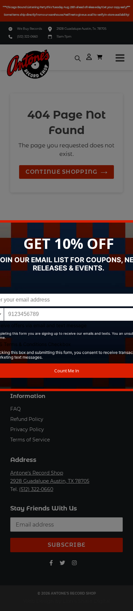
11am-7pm (64, 36)
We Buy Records (29, 28)
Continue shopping (62, 172)
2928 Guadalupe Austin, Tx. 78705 (81, 28)
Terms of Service (30, 440)
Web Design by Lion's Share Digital (66, 601)
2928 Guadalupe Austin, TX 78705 (49, 481)
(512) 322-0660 (27, 36)
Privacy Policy (27, 429)
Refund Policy (26, 419)
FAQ (15, 409)
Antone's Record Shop (36, 473)
